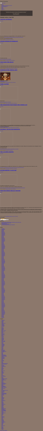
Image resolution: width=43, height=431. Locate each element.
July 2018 (3, 278)
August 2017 (3, 285)
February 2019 (3, 274)
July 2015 (3, 300)
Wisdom (2, 427)
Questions (3, 405)
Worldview (12, 127)
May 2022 (3, 250)
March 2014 (3, 310)
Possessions (3, 398)
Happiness (3, 368)
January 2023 (3, 245)
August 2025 (3, 229)
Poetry (2, 396)
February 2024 (3, 238)
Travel (2, 423)
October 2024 (3, 234)
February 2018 (3, 281)
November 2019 (3, 268)
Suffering (3, 419)
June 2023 (3, 242)
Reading (10, 68)
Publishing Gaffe (3, 404)
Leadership (3, 379)
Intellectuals (3, 372)
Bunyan (2, 335)
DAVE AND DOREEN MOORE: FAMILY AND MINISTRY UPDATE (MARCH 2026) (11, 222)
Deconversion (3, 350)
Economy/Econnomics (4, 355)
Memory (2, 384)
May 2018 (3, 279)
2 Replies (1, 71)
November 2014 (3, 305)
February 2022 (3, 252)
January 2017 (3, 289)
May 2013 (3, 316)
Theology (11, 216)
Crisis (2, 347)
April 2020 (3, 265)
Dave (12, 39)
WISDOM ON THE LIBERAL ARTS (8, 70)
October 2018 (3, 276)
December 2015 (3, 297)
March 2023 (3, 244)
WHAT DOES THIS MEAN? (7, 62)
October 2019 (3, 269)
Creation (2, 346)
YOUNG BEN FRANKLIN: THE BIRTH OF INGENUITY (8, 224)
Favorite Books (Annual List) (5, 363)
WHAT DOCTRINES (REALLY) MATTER (10, 190)
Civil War (7, 39)
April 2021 (3, 258)
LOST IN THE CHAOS (4, 223)
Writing (10, 168)
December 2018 (3, 275)
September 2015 (3, 299)
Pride (2, 401)
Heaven (2, 369)
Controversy (3, 345)
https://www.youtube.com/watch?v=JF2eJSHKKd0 (3, 81)
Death (2, 349)
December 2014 (3, 304)
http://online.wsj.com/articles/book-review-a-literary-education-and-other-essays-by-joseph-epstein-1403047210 (12, 167)
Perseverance (3, 392)
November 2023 (3, 239)
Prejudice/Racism (3, 400)
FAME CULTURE (4, 84)
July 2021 (3, 256)
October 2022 (3, 247)
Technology (3, 420)
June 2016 (3, 293)
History (2, 371)
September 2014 (3, 306)
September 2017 (3, 284)
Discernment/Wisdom (4, 351)
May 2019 (3, 272)
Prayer (2, 399)
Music (2, 389)
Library (2, 380)
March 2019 (3, 273)
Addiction (3, 321)
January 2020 (3, 267)
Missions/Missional (4, 386)
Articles (2, 8)
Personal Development (4, 393)
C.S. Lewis (3, 336)
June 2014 (3, 308)
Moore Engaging (4, 1)
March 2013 (3, 317)
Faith (2, 361)
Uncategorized (3, 425)
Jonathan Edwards (4, 376)
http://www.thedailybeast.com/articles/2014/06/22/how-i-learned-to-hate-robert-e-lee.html (13, 37)
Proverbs (2, 402)
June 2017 (3, 286)
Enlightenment (3, 358)
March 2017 (3, 288)
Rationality (3, 407)
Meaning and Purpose (4, 383)
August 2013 (3, 314)
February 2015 (3, 303)
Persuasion (3, 394)
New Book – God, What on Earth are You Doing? (7, 5)
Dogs (2, 352)
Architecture (3, 326)
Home (2, 4)
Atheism (2, 327)
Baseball (2, 328)
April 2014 (3, 309)
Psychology (3, 403)
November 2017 (3, 283)
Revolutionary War (4, 409)
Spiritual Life (3, 417)
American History (7, 168)
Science (2, 411)
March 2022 (3, 251)
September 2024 (3, 235)
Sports (2, 418)
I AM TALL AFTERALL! (6, 19)
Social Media (3, 416)
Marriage (8, 60)
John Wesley (3, 375)
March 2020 (3, 266)
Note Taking (3, 391)
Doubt (2, 353)
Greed (2, 367)
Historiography (3, 370)
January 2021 (3, 260)
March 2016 (3, 295)
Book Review (3, 333)
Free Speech (3, 365)
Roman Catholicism (4, 410)
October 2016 (3, 291)
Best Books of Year (4, 330)
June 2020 (3, 264)
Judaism (2, 377)
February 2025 (3, 232)
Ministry (2, 385)
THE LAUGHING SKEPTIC (7, 151)
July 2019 (3, 271)
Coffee (2, 343)
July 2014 (3, 307)
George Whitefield (4, 366)
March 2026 (3, 228)
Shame (2, 414)
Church (2, 340)
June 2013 (3, 315)
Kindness (7, 127)
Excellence (3, 360)
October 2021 (3, 254)
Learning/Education (8, 82)
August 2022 (3, 248)
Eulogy (2, 359)
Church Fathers (3, 341)
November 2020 (3, 261)
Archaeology (3, 325)
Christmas (3, 339)
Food (2, 364)
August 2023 (3, 241)
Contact (2, 9)
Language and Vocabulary (4, 378)
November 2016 (3, 290)
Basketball (3, 329)
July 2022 (3, 249)
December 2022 (3, 246)
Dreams (2, 354)
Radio (2, 406)
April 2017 (3, 287)
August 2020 (3, 263)
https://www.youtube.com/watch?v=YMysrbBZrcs (5, 59)
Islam (2, 374)
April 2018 (3, 280)
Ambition (3, 322)
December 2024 (3, 233)
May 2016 (3, 294)
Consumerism (3, 344)
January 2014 (3, 311)
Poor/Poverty (9, 127)
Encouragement (3, 357)
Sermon (2, 413)
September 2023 (3, 240)
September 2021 (3, 255)
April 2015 (3, 302)
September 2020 (3, 262)
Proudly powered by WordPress (3, 430)
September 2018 (3, 277)
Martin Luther (8, 68)
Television (3, 421)
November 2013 (3, 312)
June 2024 (3, 236)
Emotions (3, 356)
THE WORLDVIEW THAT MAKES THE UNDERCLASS (13, 104)
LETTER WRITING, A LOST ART (8, 170)
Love (6, 60)
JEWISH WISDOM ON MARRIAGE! (9, 41)
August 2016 (3, 292)
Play (2, 395)
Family (2, 362)
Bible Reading (3, 331)
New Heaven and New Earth (5, 390)
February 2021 (3, 259)
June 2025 (3, 230)
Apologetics (3, 324)
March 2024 (3, 237)
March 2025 (3, 231)
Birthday (2, 332)
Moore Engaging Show (4, 6)
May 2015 (3, 301)
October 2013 (3, 313)
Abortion (3, 320)
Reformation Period (4, 408)
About (2, 7)
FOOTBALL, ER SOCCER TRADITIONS (10, 129)
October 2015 (3, 298)
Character (3, 338)
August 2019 (3, 270)
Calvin (2, 337)
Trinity (2, 424)
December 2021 (3, 253)
